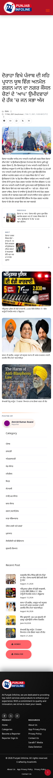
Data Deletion (35, 747)
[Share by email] (10, 121)
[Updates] (17, 715)
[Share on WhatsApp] (16, 121)
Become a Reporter (11, 734)
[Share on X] (23, 121)
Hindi (17, 644)
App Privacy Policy (37, 729)
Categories (7, 729)
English (18, 654)
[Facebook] (4, 715)
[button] (47, 10)
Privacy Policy (35, 734)
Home (5, 725)
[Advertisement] (26, 43)
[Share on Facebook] (4, 121)
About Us (32, 725)
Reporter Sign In (10, 738)
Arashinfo (32, 762)
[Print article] (29, 121)
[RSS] (10, 715)
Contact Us (33, 738)
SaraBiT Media (35, 742)
